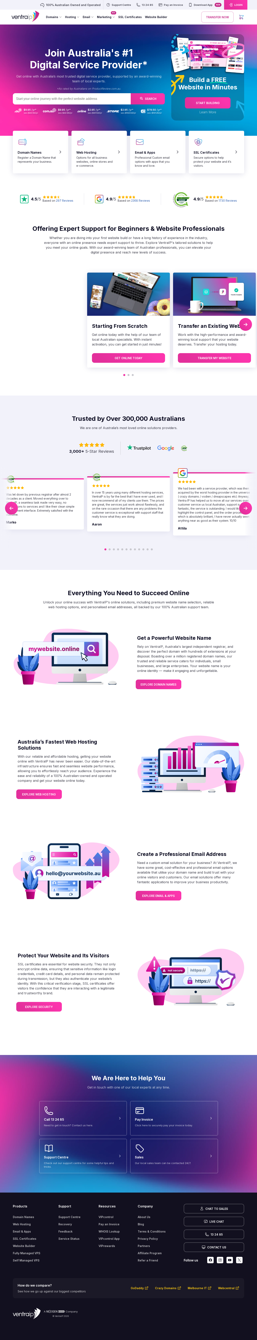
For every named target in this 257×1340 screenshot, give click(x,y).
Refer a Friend (148, 1260)
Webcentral (226, 1288)
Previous (11, 508)
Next (245, 324)
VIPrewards (107, 1246)
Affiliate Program (150, 1253)
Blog (141, 1224)
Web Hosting (22, 1224)
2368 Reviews (140, 200)
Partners (144, 1246)
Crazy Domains (165, 1288)
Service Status (69, 1238)
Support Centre (69, 1217)
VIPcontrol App (109, 1238)
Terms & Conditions (152, 1231)
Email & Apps (22, 1231)
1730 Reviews (228, 200)
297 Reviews (64, 200)
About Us (144, 1217)
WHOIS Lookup (109, 1231)
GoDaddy (137, 1288)
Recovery (65, 1224)
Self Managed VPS (26, 1260)
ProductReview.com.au (106, 88)
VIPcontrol (106, 1217)
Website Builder (24, 1246)
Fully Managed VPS (26, 1253)
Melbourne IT (197, 1288)
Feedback (65, 1231)
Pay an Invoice (109, 1224)
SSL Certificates (24, 1238)
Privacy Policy (148, 1238)
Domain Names (23, 1217)
